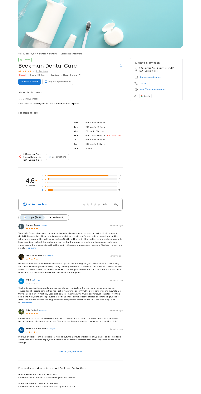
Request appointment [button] (150, 77)
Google (147, 96)
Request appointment (59, 81)
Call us (143, 83)
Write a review (31, 81)
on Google (42, 225)
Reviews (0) (58, 217)
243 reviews (42, 71)
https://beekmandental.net (153, 89)
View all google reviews (70, 351)
